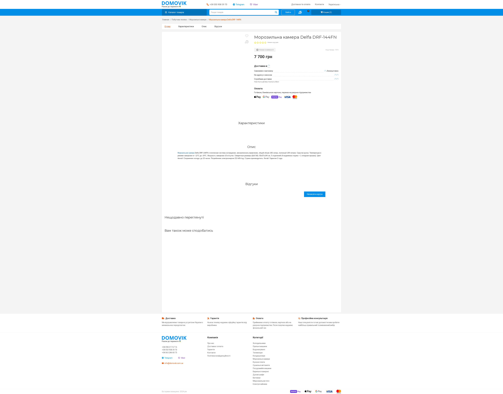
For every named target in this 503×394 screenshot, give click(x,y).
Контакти (211, 353)
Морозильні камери (197, 20)
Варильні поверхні (261, 371)
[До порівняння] (247, 43)
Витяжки (256, 378)
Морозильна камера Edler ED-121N (183, 287)
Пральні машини (260, 346)
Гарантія (211, 349)
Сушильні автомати (261, 365)
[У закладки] (246, 37)
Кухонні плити (259, 362)
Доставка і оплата (215, 346)
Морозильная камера (186, 153)
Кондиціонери (259, 356)
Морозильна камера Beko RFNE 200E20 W (274, 287)
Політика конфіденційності (218, 356)
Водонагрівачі (259, 349)
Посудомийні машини (262, 368)
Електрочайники (260, 384)
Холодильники (259, 343)
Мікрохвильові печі (261, 381)
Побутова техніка (179, 20)
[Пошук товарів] (276, 12)
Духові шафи (258, 375)
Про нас (210, 343)
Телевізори (258, 353)
